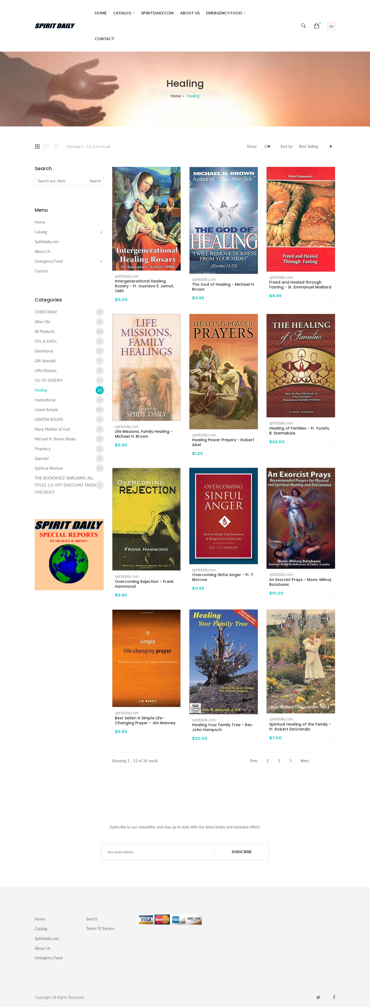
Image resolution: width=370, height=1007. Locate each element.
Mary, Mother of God (68, 429)
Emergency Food (224, 13)
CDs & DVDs (68, 341)
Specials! (68, 458)
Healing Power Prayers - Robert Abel (223, 442)
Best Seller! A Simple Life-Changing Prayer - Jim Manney (145, 720)
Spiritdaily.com (157, 13)
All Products (69, 331)
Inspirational (69, 400)
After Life (68, 321)
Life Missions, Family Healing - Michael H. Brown (144, 434)
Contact (104, 38)
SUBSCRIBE (242, 851)
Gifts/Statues (68, 370)
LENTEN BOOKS (68, 419)
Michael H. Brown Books (68, 439)
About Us (190, 13)
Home (101, 13)
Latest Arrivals (69, 409)
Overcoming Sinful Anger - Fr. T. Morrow (223, 577)
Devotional (69, 351)
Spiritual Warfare (69, 468)
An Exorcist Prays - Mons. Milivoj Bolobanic (300, 582)
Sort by (286, 146)
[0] (316, 26)
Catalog (122, 13)
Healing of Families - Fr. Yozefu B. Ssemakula (299, 431)
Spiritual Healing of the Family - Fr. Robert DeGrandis (300, 727)
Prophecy (68, 448)
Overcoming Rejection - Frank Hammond (144, 584)
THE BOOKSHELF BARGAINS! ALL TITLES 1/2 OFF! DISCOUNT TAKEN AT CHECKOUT (68, 485)
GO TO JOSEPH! (68, 380)
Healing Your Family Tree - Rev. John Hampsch (222, 727)
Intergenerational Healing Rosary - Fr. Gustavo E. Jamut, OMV (144, 286)
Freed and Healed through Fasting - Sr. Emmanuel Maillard (300, 285)
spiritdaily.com (127, 276)
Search (92, 919)
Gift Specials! (68, 360)
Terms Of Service (100, 928)
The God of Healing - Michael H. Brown (223, 287)
